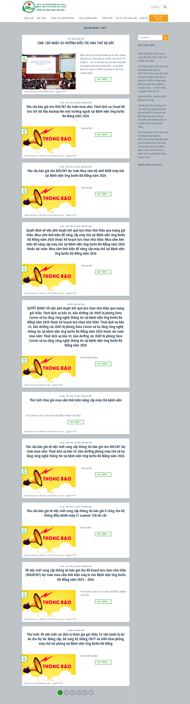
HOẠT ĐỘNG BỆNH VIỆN (75, 39)
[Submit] (165, 7)
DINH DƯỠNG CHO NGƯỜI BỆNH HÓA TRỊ (152, 98)
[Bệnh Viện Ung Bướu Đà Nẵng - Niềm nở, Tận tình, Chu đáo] (44, 7)
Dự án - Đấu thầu (66, 103)
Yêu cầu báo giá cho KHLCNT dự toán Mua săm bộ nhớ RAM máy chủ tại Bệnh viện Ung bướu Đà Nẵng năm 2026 (75, 173)
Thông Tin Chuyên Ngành (62, 18)
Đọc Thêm (103, 79)
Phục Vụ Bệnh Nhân (88, 18)
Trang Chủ (29, 18)
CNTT (64, 92)
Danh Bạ (144, 18)
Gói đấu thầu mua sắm (83, 103)
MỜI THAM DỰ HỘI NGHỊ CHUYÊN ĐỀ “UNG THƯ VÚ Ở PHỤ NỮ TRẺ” (152, 57)
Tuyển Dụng (107, 18)
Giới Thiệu (41, 18)
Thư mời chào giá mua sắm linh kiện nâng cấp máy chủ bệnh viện (76, 400)
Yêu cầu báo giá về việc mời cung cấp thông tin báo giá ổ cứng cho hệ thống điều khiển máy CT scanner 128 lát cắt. (76, 513)
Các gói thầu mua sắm (126, 18)
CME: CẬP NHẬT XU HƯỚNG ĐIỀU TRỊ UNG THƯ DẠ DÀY (75, 42)
